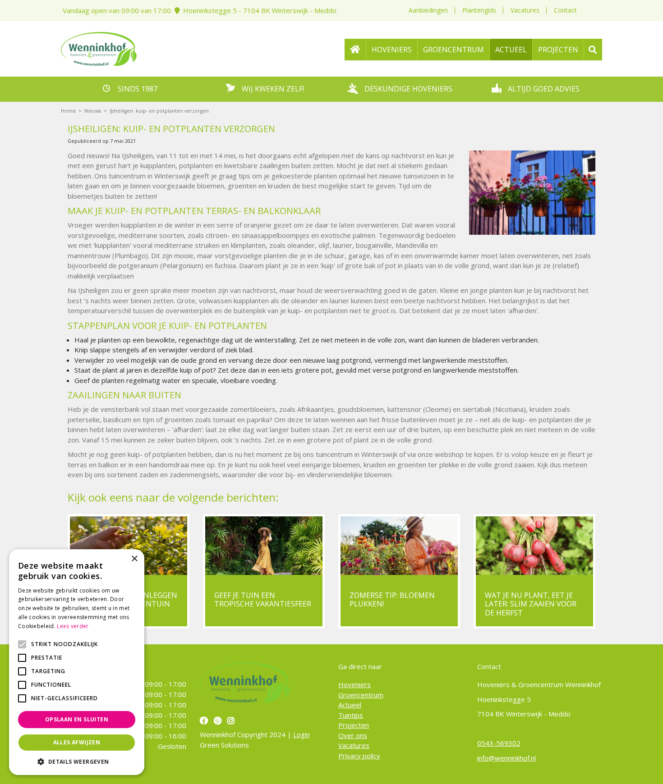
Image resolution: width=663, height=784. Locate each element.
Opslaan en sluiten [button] (76, 719)
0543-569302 (498, 743)
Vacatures (525, 10)
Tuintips (350, 714)
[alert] (76, 662)
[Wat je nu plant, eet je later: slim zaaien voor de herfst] (534, 545)
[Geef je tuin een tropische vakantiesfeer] (263, 545)
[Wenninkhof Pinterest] (219, 720)
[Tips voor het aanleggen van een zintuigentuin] (128, 545)
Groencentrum (360, 694)
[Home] (355, 49)
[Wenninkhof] (99, 47)
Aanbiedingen (428, 10)
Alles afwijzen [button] (77, 742)
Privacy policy (359, 755)
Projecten (353, 724)
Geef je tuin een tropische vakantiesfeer (262, 599)
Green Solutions (224, 744)
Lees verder (72, 626)
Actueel (349, 704)
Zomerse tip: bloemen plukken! (392, 599)
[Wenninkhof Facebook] (205, 720)
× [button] (134, 559)
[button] (76, 761)
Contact (565, 10)
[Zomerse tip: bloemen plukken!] (399, 545)
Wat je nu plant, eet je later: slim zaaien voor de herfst (530, 603)
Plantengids (479, 10)
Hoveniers (354, 684)
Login (301, 734)
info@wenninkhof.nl (506, 757)
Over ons (352, 734)
